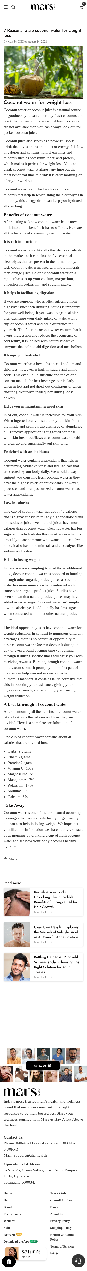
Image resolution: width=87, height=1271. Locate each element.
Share (13, 859)
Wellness (9, 1221)
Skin (7, 1228)
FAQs (54, 1253)
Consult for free (61, 1200)
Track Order (59, 1193)
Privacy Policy (60, 1221)
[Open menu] (4, 7)
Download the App (17, 1241)
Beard (8, 1207)
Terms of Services (62, 1246)
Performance (12, 1214)
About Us (56, 1214)
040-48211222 (27, 1143)
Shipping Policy (61, 1228)
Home (8, 1193)
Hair (7, 1200)
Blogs (54, 1207)
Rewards (10, 1234)
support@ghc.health (30, 1155)
